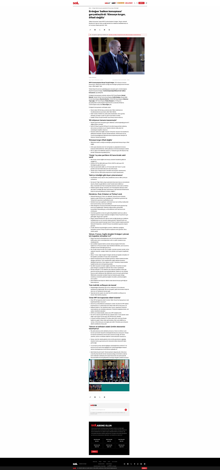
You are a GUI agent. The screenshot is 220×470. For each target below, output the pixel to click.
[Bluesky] (141, 463)
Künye (109, 461)
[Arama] (137, 3)
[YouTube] (144, 463)
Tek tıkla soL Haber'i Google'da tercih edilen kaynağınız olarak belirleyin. (124, 34)
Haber (90, 8)
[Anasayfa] (75, 464)
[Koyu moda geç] (135, 3)
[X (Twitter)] (131, 463)
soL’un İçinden (114, 461)
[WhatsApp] (137, 463)
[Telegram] (134, 463)
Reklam (104, 461)
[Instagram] (124, 463)
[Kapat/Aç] (110, 465)
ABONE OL (144, 468)
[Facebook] (127, 463)
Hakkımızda (95, 461)
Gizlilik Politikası (109, 463)
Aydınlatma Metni (101, 463)
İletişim (100, 461)
